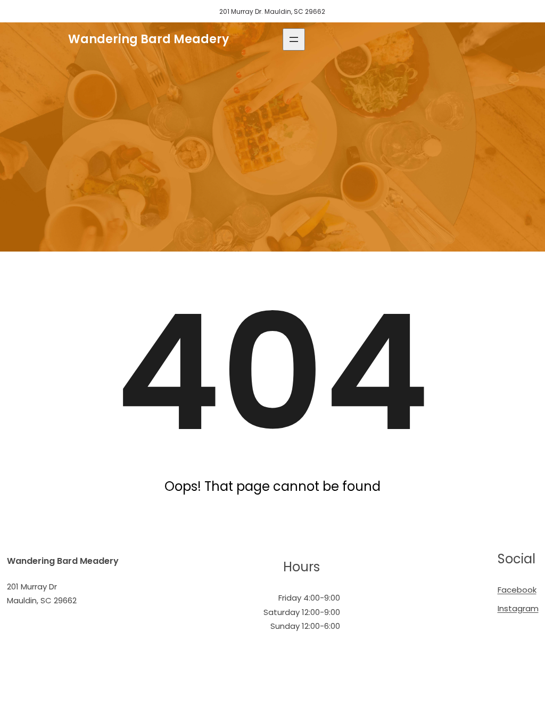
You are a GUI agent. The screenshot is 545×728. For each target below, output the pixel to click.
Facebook (517, 589)
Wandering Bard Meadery (148, 39)
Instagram (518, 608)
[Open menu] (294, 39)
